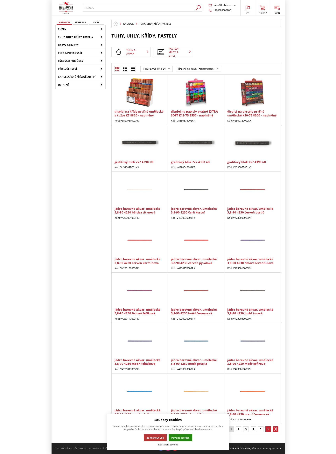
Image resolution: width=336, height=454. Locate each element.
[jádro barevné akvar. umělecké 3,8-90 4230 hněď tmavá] (252, 290)
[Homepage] (115, 24)
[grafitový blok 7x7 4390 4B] (196, 143)
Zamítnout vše (155, 437)
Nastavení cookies (168, 444)
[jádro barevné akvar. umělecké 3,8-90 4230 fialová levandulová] (252, 240)
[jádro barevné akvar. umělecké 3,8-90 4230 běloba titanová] (140, 189)
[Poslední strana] (275, 429)
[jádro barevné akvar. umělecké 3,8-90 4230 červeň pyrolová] (196, 240)
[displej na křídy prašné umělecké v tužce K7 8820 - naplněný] (140, 92)
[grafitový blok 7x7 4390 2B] (140, 143)
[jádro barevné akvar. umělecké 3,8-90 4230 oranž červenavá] (252, 391)
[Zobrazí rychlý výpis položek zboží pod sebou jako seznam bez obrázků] (133, 69)
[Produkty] (66, 8)
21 (164, 69)
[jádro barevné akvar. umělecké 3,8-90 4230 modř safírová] (252, 341)
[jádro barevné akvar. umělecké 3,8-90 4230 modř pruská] (196, 341)
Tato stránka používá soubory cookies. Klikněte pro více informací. (93, 448)
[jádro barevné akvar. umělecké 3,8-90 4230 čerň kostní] (196, 189)
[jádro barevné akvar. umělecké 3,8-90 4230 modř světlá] (140, 391)
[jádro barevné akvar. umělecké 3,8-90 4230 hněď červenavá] (196, 290)
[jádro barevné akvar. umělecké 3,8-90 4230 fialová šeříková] (140, 290)
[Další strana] (268, 429)
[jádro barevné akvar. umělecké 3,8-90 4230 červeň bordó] (252, 189)
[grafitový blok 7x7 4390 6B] (252, 143)
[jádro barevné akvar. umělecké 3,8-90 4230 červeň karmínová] (140, 240)
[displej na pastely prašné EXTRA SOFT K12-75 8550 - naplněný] (196, 92)
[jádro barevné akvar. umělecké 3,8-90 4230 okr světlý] (196, 391)
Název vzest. (206, 69)
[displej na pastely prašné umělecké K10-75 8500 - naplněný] (252, 92)
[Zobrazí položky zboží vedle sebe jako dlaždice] (125, 69)
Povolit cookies (180, 437)
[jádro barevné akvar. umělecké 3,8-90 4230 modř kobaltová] (140, 341)
